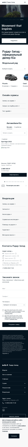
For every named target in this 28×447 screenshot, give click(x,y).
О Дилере (5, 379)
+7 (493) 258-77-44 (8, 268)
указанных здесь (8, 313)
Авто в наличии (7, 374)
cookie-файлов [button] (21, 425)
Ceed (25, 83)
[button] (4, 181)
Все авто (9, 127)
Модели (4, 370)
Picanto (5, 83)
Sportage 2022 (6, 142)
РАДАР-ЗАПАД (6, 251)
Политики (5, 431)
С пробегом (17, 127)
